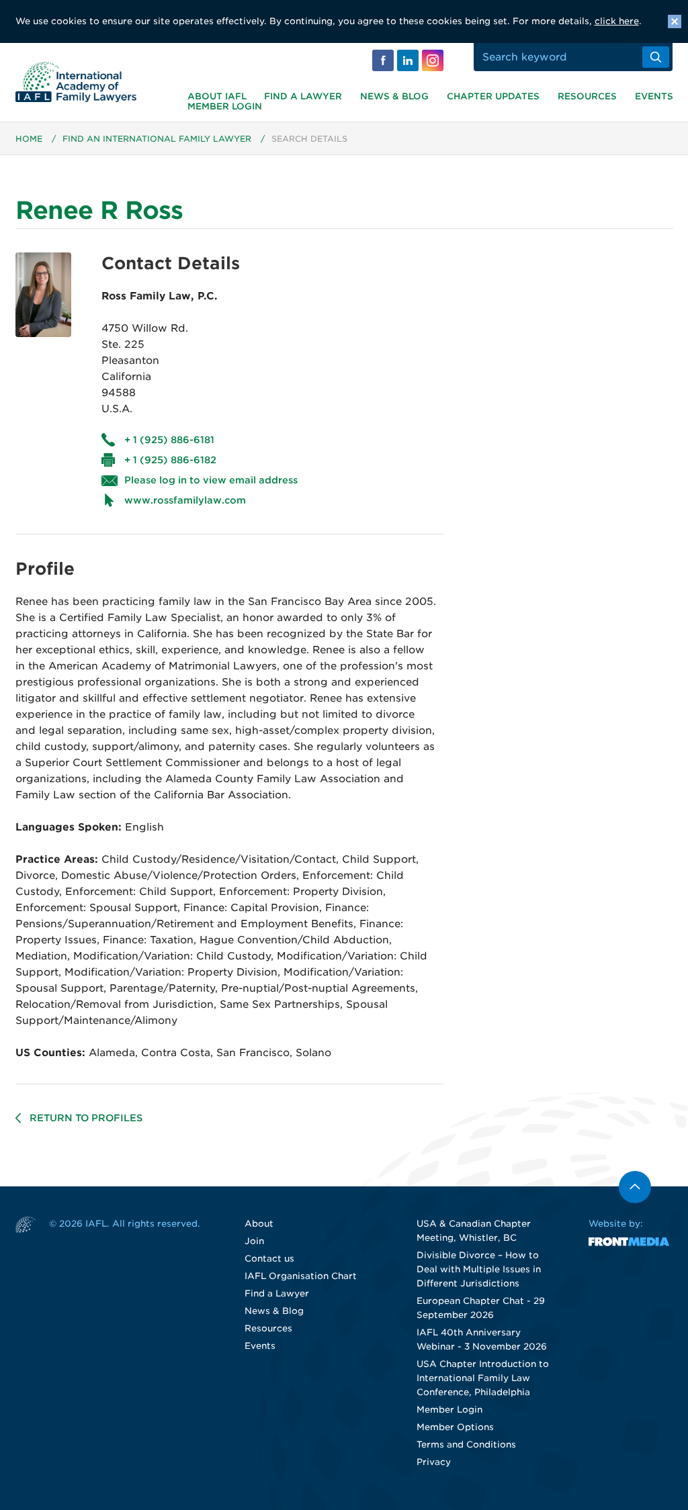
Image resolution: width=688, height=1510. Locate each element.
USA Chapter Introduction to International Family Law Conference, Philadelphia (483, 1378)
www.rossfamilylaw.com (185, 500)
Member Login (224, 106)
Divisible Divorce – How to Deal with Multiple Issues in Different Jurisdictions (479, 1269)
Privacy (434, 1462)
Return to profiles (86, 1118)
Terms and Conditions (466, 1445)
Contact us (269, 1259)
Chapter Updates (493, 96)
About (259, 1224)
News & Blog (394, 96)
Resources (587, 96)
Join (254, 1241)
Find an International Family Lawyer (156, 139)
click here (617, 21)
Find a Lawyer (303, 96)
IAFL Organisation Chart (301, 1276)
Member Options (455, 1427)
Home (28, 139)
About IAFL (217, 96)
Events (654, 96)
